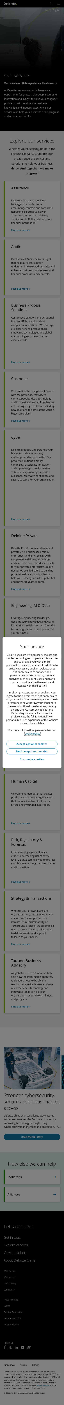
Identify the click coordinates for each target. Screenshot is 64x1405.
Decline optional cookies (32, 751)
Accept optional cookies (31, 744)
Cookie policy (32, 733)
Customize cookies (32, 759)
